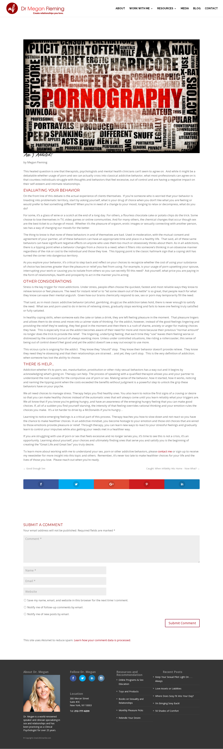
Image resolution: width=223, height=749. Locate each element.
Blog (197, 8)
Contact (211, 8)
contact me (165, 451)
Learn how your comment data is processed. (102, 640)
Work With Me (139, 8)
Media (185, 8)
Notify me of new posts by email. (48, 614)
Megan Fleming (37, 162)
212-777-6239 (81, 711)
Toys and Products (129, 691)
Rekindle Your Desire (130, 717)
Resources (165, 8)
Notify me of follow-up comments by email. (55, 607)
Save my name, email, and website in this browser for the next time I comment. (77, 600)
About (120, 8)
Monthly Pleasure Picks (131, 710)
